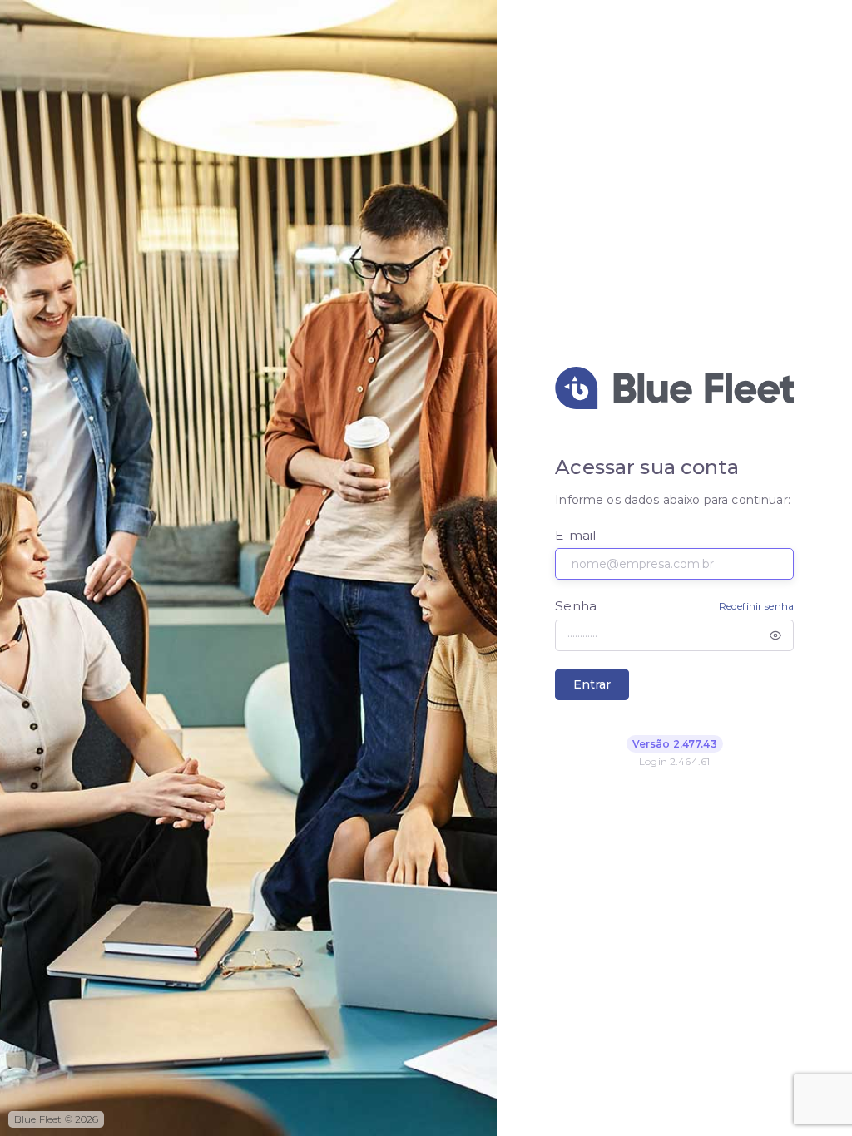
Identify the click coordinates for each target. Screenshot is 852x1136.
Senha (576, 606)
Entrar (592, 684)
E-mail (576, 535)
